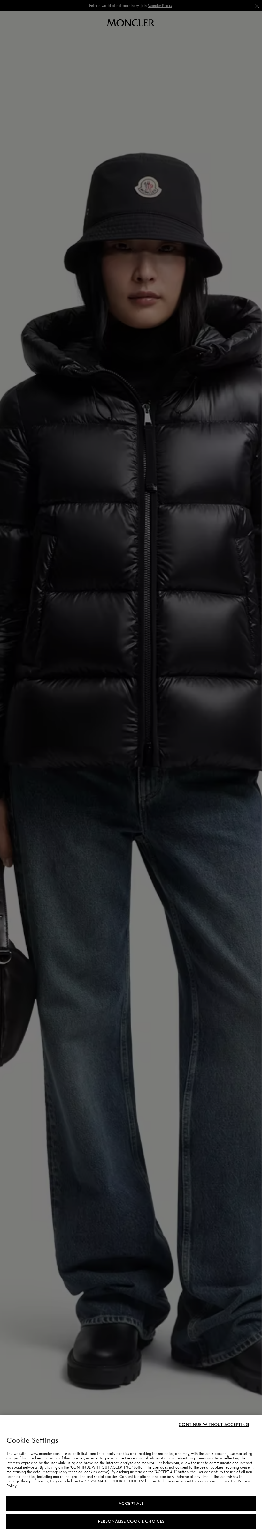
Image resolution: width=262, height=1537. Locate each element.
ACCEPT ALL (131, 1503)
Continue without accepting (214, 1424)
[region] (131, 1476)
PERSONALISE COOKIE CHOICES (131, 1521)
